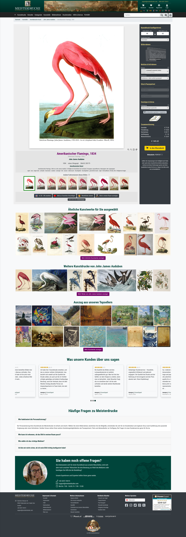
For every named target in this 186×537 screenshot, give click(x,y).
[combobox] (155, 39)
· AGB (44, 503)
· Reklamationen (47, 510)
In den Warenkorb (156, 148)
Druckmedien (67, 15)
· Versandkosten (74, 503)
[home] (15, 15)
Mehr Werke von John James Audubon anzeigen (93, 294)
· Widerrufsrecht (47, 507)
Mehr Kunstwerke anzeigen (93, 349)
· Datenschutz (46, 505)
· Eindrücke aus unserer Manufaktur (79, 507)
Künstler (30, 15)
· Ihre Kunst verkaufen (76, 500)
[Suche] (162, 15)
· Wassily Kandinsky (103, 505)
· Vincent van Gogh (103, 498)
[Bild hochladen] (170, 15)
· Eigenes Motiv (74, 498)
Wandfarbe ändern (86, 196)
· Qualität (72, 505)
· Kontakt (45, 498)
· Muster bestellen (75, 512)
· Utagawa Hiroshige (103, 507)
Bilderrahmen (56, 15)
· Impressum (46, 500)
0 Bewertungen (80, 199)
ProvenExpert (38, 392)
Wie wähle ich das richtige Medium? (31, 441)
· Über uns (45, 512)
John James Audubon (49, 19)
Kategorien (38, 15)
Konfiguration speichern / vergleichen (156, 112)
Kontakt (87, 15)
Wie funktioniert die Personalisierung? (32, 419)
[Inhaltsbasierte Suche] (166, 15)
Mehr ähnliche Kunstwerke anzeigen (93, 258)
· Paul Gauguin (101, 503)
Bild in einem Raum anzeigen (108, 196)
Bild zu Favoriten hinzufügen (65, 196)
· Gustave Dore (101, 510)
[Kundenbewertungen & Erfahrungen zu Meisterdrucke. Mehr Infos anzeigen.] (162, 502)
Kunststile (47, 15)
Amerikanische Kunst (35, 19)
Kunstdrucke (21, 15)
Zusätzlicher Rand (145, 37)
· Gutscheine (73, 510)
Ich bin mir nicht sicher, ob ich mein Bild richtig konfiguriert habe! (42, 448)
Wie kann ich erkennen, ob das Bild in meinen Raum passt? (39, 434)
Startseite (17, 19)
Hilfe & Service (78, 15)
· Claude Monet (102, 500)
